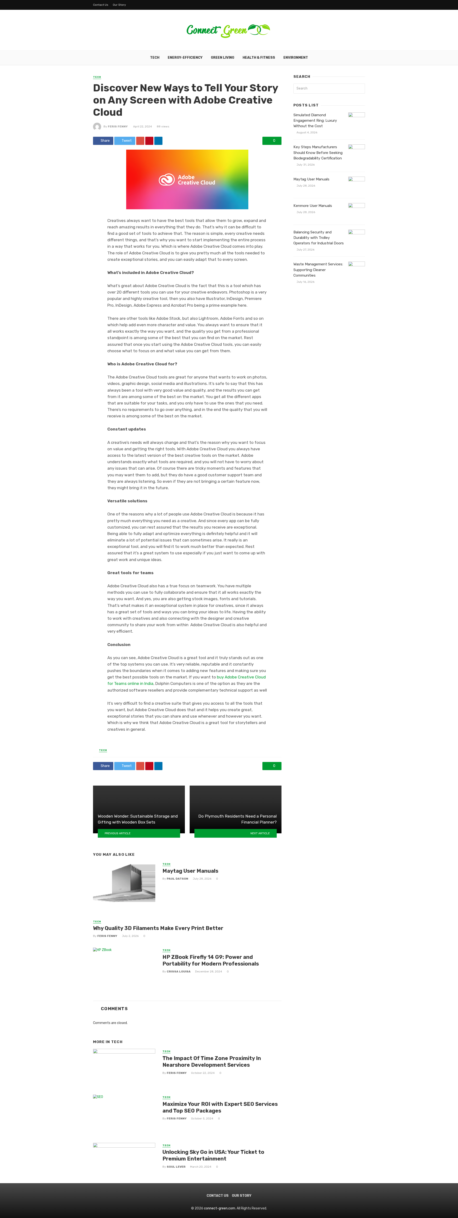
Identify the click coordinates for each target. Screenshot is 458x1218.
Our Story (119, 4)
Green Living (222, 58)
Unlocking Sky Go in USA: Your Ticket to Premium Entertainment (213, 1155)
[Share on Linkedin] (158, 141)
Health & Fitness (259, 58)
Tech (154, 58)
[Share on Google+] (140, 141)
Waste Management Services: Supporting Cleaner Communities (318, 269)
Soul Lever (176, 1166)
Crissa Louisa (179, 971)
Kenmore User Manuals (312, 206)
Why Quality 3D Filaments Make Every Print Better (158, 928)
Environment (295, 58)
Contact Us (100, 4)
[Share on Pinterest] (149, 141)
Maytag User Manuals (190, 871)
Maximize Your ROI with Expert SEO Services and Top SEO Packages (220, 1107)
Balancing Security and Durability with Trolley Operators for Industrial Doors (318, 237)
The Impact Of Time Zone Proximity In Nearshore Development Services (211, 1061)
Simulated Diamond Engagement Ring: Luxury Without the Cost (315, 120)
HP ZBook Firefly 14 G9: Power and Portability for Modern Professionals (210, 960)
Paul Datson (177, 878)
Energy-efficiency (185, 58)
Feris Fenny (118, 126)
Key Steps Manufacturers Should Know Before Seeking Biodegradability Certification (318, 152)
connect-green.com (219, 1208)
